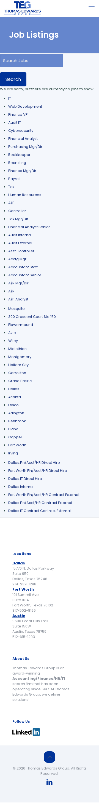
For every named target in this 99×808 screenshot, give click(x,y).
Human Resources (24, 194)
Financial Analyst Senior (29, 227)
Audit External (20, 243)
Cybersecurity (20, 130)
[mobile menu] (91, 8)
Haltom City (18, 364)
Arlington (16, 413)
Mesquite (16, 308)
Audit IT (14, 122)
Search (13, 79)
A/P (11, 202)
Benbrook (17, 421)
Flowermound (20, 324)
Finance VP (18, 114)
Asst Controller (21, 251)
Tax (11, 186)
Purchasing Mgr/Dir (25, 146)
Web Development (25, 106)
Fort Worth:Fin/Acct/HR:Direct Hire (37, 470)
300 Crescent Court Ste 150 (32, 316)
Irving (13, 453)
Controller (17, 210)
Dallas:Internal (21, 486)
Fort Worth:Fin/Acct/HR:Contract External (43, 494)
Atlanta (14, 397)
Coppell (15, 437)
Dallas (13, 389)
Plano (13, 429)
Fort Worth (17, 445)
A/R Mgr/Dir (18, 283)
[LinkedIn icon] (49, 783)
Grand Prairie (20, 381)
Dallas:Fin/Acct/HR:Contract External (40, 502)
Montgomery (19, 356)
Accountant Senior (24, 275)
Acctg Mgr (17, 259)
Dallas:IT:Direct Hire (25, 478)
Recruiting (17, 162)
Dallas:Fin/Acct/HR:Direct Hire (34, 462)
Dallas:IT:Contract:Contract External (39, 510)
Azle (12, 332)
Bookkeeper (19, 154)
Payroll (14, 178)
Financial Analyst (23, 138)
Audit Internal (20, 235)
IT (9, 98)
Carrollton (17, 372)
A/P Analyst (18, 299)
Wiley (13, 340)
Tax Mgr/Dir (18, 219)
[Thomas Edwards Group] (22, 8)
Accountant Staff (23, 267)
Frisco (13, 405)
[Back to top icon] (49, 757)
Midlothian (17, 348)
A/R (11, 291)
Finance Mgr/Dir (22, 170)
